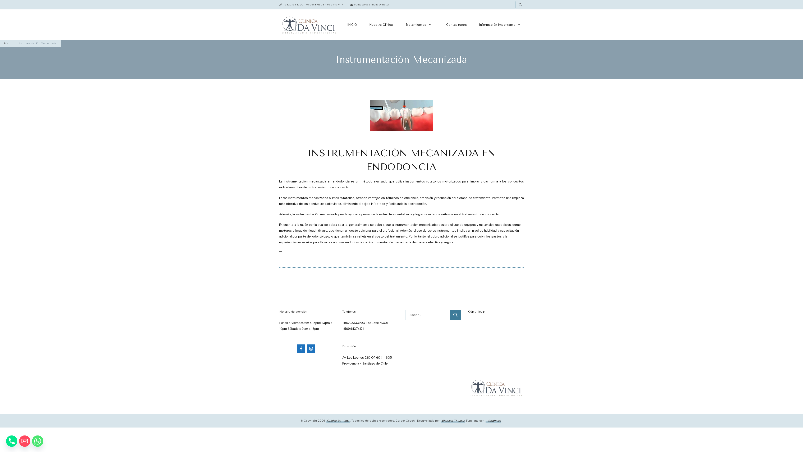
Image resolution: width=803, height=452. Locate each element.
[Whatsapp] (37, 441)
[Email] (24, 441)
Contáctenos (456, 25)
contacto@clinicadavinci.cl (371, 4)
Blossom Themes (453, 420)
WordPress (493, 420)
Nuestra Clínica (381, 25)
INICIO (352, 25)
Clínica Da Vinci (338, 420)
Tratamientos (415, 25)
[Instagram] (311, 348)
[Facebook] (301, 348)
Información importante (497, 25)
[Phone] (11, 441)
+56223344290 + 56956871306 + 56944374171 (313, 4)
